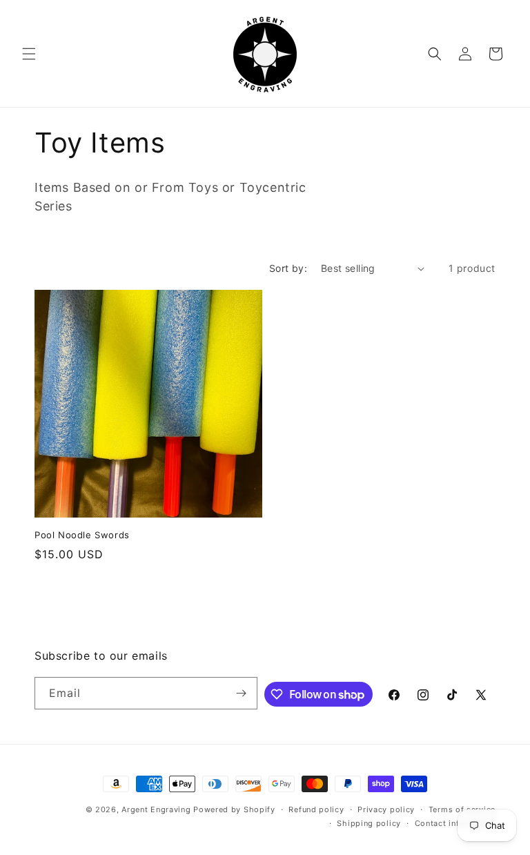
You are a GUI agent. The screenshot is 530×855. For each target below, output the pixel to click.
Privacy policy (386, 809)
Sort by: (288, 268)
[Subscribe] (241, 693)
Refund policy (316, 809)
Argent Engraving (155, 809)
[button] (29, 54)
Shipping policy (369, 823)
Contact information (455, 823)
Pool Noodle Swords (82, 534)
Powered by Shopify (234, 809)
